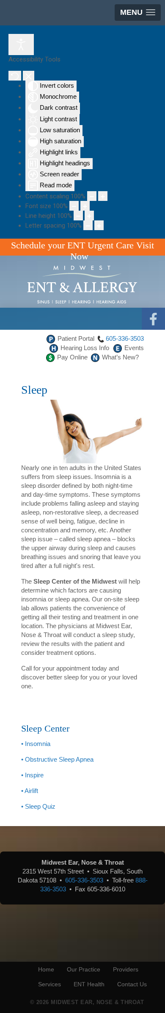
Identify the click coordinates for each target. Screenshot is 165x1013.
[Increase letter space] (99, 225)
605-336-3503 (125, 338)
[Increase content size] (102, 196)
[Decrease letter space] (88, 225)
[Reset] (14, 76)
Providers (125, 969)
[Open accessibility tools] (21, 44)
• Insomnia (35, 743)
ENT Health (89, 984)
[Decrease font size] (74, 206)
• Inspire (32, 775)
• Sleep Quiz (38, 806)
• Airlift (29, 790)
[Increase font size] (85, 206)
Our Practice (83, 969)
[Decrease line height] (78, 215)
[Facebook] (153, 319)
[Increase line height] (89, 215)
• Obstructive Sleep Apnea (57, 759)
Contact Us (132, 984)
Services (49, 984)
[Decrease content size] (91, 196)
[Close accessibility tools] (28, 76)
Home (46, 969)
